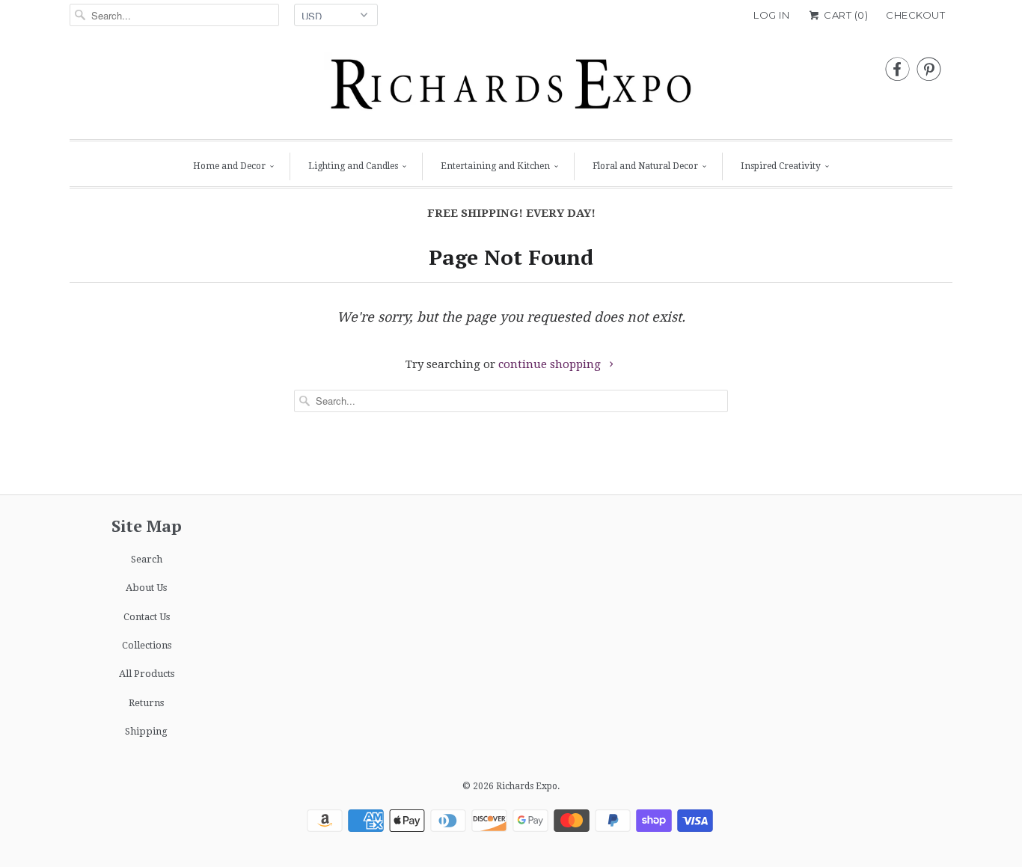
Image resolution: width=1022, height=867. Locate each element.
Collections (146, 645)
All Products (146, 673)
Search (146, 559)
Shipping (146, 731)
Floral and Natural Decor (645, 166)
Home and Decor (229, 166)
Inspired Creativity (781, 166)
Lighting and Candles (353, 166)
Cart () (844, 15)
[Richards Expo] (511, 88)
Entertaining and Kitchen (495, 166)
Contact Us (146, 616)
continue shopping (551, 364)
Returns (146, 702)
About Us (146, 587)
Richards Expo (526, 786)
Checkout (915, 15)
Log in (771, 15)
